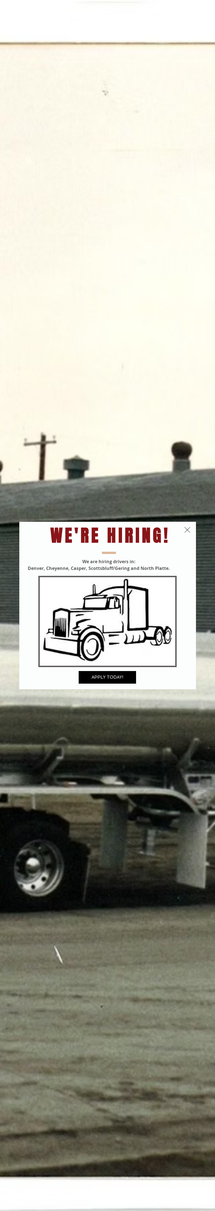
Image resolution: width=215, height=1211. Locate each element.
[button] (187, 530)
